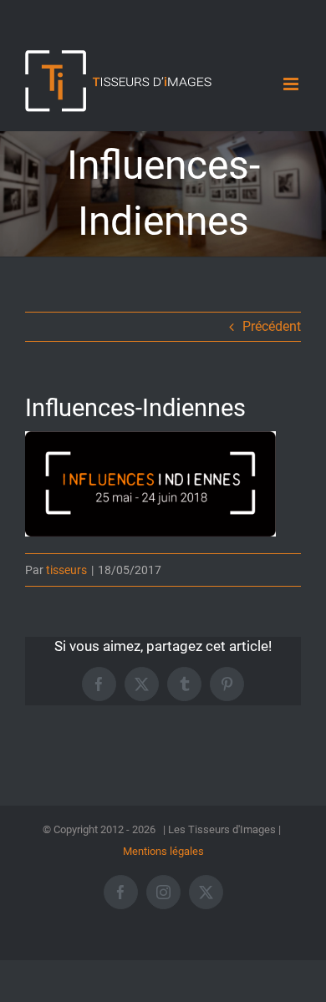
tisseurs (66, 570)
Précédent (271, 326)
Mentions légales (163, 851)
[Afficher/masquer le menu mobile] (292, 84)
